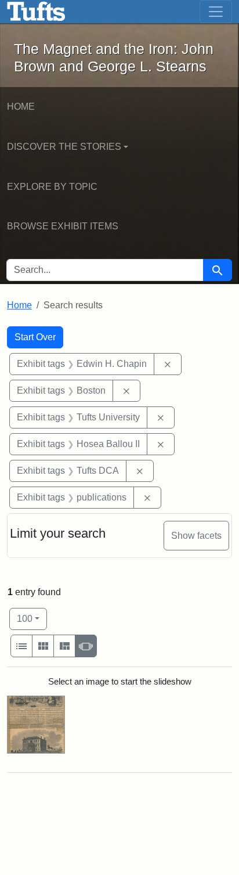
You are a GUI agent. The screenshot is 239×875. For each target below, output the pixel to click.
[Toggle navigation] (216, 11)
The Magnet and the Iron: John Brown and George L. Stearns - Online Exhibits (36, 12)
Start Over (35, 337)
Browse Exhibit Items (62, 226)
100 (32, 618)
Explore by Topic (52, 187)
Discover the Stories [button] (64, 147)
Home (21, 106)
